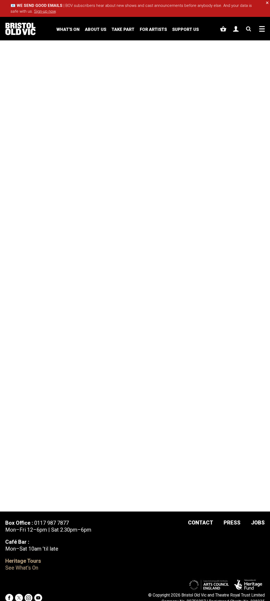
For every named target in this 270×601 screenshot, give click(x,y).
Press (232, 522)
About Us (95, 29)
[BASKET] (223, 29)
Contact (200, 522)
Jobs (258, 522)
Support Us (185, 29)
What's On (68, 29)
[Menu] (262, 29)
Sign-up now (45, 11)
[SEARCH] (248, 29)
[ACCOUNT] (236, 29)
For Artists (153, 29)
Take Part (123, 29)
